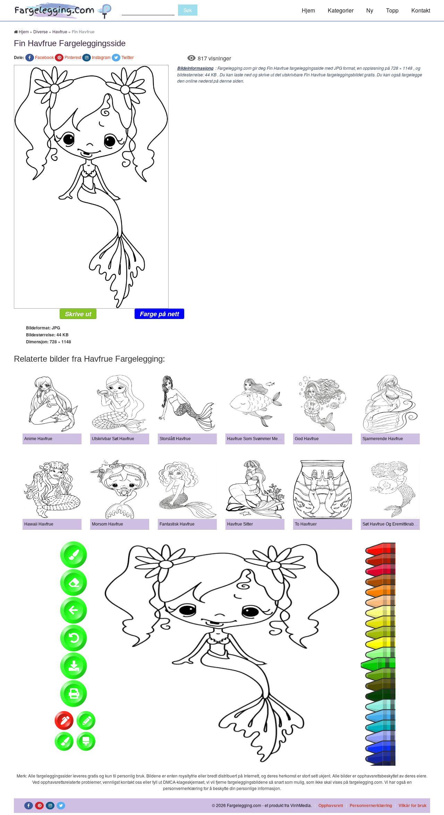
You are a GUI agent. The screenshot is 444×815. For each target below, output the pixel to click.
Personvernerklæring (371, 805)
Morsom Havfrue (107, 524)
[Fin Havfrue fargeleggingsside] (91, 186)
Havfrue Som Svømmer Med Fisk (258, 438)
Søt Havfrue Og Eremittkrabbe (390, 524)
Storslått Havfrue (175, 438)
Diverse (40, 31)
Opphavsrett (330, 805)
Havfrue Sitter (240, 524)
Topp (392, 10)
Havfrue (59, 31)
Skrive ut (78, 313)
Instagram (101, 57)
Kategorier (340, 10)
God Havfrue (307, 438)
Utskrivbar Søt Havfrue (113, 438)
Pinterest (73, 57)
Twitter (127, 57)
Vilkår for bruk (413, 805)
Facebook (44, 57)
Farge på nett (159, 313)
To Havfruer (306, 524)
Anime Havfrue (38, 438)
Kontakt (420, 10)
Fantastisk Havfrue (177, 524)
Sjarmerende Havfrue (382, 438)
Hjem (308, 10)
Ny (369, 10)
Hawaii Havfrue (38, 524)
